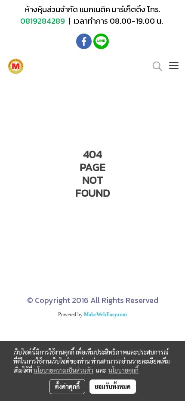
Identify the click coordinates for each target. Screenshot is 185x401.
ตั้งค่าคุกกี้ (67, 386)
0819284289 (43, 21)
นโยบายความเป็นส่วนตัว (63, 370)
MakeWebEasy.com (105, 315)
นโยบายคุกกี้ (123, 370)
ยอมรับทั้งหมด (113, 386)
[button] (154, 66)
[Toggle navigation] (173, 66)
